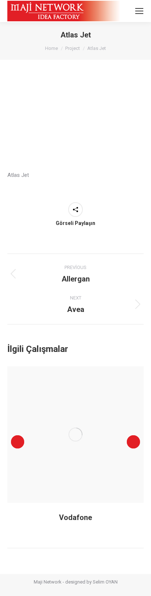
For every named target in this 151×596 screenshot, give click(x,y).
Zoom (66, 434)
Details (85, 434)
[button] (17, 441)
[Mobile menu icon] (139, 11)
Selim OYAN (105, 582)
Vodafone (75, 517)
